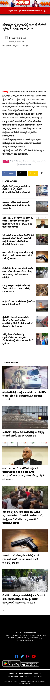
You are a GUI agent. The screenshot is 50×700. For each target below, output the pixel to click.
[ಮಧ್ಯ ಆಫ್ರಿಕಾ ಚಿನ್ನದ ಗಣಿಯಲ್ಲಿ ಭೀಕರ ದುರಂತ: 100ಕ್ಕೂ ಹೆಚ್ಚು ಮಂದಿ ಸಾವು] (42, 290)
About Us (13, 674)
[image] (25, 624)
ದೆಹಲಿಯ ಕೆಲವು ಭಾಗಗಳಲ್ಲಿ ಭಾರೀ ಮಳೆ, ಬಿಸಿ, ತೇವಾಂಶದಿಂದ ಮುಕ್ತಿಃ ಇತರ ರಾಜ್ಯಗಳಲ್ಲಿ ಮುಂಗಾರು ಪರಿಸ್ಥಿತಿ (24, 599)
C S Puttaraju (15, 161)
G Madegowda (29, 161)
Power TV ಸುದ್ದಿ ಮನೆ (17, 38)
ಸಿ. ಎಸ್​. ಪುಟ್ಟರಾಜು (24, 164)
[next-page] (9, 610)
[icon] (16, 657)
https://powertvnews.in (16, 42)
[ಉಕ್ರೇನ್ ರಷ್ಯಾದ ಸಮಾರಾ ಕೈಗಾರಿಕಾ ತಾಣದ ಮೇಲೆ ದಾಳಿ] (42, 306)
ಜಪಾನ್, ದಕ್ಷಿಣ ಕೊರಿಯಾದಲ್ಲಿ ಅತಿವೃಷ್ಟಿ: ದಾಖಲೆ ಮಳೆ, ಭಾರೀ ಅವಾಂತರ (16, 205)
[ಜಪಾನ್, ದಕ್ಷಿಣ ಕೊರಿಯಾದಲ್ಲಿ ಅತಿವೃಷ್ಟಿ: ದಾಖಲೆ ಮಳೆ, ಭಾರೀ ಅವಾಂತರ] (42, 206)
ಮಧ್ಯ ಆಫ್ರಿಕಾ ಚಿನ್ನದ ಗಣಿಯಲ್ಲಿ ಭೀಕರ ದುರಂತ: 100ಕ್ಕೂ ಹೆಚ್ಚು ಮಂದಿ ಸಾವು (16, 288)
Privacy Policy (25, 674)
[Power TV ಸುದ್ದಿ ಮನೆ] (6, 40)
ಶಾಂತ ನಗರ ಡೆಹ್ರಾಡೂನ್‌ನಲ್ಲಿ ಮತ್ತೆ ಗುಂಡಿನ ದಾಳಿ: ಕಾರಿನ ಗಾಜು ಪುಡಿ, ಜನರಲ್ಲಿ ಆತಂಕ (17, 255)
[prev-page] (4, 610)
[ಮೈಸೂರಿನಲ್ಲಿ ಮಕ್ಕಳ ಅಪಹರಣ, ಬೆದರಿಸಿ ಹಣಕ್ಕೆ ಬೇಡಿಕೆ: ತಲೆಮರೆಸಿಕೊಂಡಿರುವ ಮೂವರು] (42, 190)
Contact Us (37, 677)
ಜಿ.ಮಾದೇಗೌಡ (41, 161)
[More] (41, 173)
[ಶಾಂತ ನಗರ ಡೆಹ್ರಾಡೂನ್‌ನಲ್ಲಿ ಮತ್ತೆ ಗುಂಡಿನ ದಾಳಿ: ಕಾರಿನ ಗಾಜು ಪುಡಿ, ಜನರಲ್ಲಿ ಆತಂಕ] (42, 257)
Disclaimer (24, 677)
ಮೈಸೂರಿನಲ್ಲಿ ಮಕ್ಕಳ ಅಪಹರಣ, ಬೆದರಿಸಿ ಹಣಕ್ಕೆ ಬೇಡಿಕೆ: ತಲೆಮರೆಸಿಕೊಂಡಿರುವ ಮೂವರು (16, 189)
